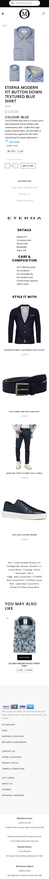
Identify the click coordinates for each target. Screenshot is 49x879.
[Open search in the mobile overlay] (25, 3)
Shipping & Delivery (13, 736)
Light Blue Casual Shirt (27, 583)
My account (8, 725)
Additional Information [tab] (24, 188)
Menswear (20, 573)
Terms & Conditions (13, 769)
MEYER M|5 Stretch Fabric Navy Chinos (24, 473)
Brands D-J (35, 566)
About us (7, 784)
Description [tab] (24, 181)
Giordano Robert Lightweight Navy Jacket (24, 350)
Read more (25, 657)
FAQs (4, 730)
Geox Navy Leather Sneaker (24, 535)
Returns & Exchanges (14, 742)
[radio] (11, 151)
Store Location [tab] (24, 201)
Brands (24, 566)
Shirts (30, 573)
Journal (6, 789)
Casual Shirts (15, 569)
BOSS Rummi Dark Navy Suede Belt (24, 412)
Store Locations (11, 757)
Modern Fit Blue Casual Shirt (24, 587)
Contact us (8, 751)
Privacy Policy (10, 763)
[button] (22, 25)
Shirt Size (12, 146)
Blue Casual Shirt (22, 576)
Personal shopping (13, 795)
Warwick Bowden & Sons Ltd (27, 841)
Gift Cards (8, 778)
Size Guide (14, 142)
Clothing (27, 569)
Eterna (36, 569)
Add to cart (28, 166)
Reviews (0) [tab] (24, 194)
